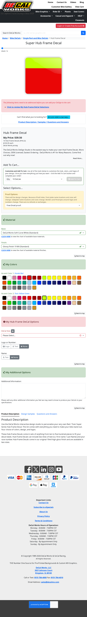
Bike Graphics (42, 11)
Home (50, 2)
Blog (82, 2)
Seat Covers (79, 11)
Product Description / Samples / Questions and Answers (43, 122)
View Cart (79, 7)
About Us (43, 511)
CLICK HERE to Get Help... (59, 117)
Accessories (45, 16)
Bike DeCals (15, 38)
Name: (4, 353)
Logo (7, 346)
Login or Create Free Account (70, 26)
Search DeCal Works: (12, 33)
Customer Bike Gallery (61, 7)
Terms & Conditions (43, 521)
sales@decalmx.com (50, 582)
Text (16, 346)
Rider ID (56, 11)
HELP (80, 16)
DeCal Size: (6, 331)
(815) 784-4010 (57, 577)
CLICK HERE (5, 236)
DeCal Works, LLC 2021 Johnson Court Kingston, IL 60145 (43, 570)
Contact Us (62, 2)
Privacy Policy (43, 516)
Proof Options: (11, 194)
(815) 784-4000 (40, 577)
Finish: (4, 242)
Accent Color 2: (15, 293)
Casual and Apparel (65, 16)
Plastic (68, 11)
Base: (3, 229)
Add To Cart (75, 179)
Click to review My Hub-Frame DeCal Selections (28, 107)
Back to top (80, 256)
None (24, 346)
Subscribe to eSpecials (43, 507)
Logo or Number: (8, 342)
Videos (73, 2)
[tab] (10, 414)
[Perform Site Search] (83, 33)
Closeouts (79, 20)
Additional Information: (11, 381)
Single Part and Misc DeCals (35, 38)
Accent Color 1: (12, 273)
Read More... (78, 158)
